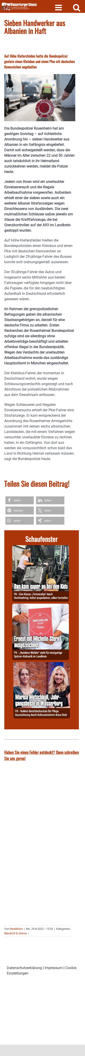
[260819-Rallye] (40, 548)
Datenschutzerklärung (24, 968)
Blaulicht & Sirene (15, 933)
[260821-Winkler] (40, 606)
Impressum (54, 968)
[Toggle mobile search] (76, 7)
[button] (19, 500)
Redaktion (16, 928)
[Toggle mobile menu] (59, 7)
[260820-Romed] (41, 665)
